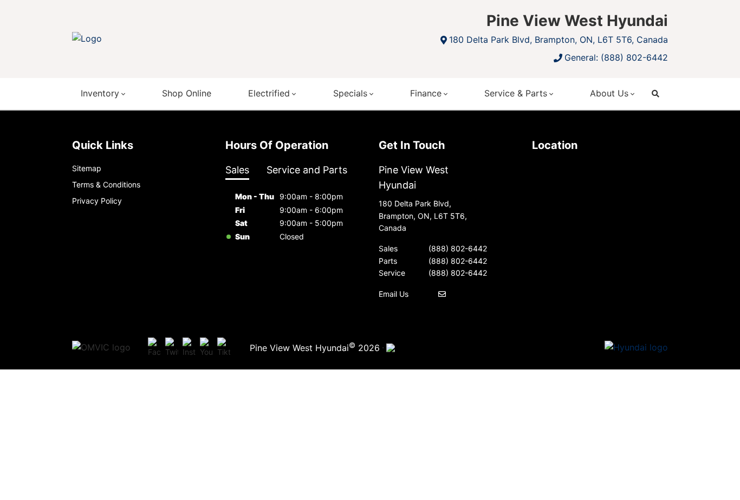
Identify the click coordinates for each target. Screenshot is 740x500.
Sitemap (86, 168)
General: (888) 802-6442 (616, 57)
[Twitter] (171, 347)
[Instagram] (189, 347)
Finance (426, 93)
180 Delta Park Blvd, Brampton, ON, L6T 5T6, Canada (558, 39)
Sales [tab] (237, 170)
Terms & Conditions (106, 184)
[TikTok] (223, 347)
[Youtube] (206, 347)
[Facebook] (154, 347)
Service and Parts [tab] (307, 170)
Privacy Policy (97, 200)
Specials (350, 93)
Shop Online (186, 93)
